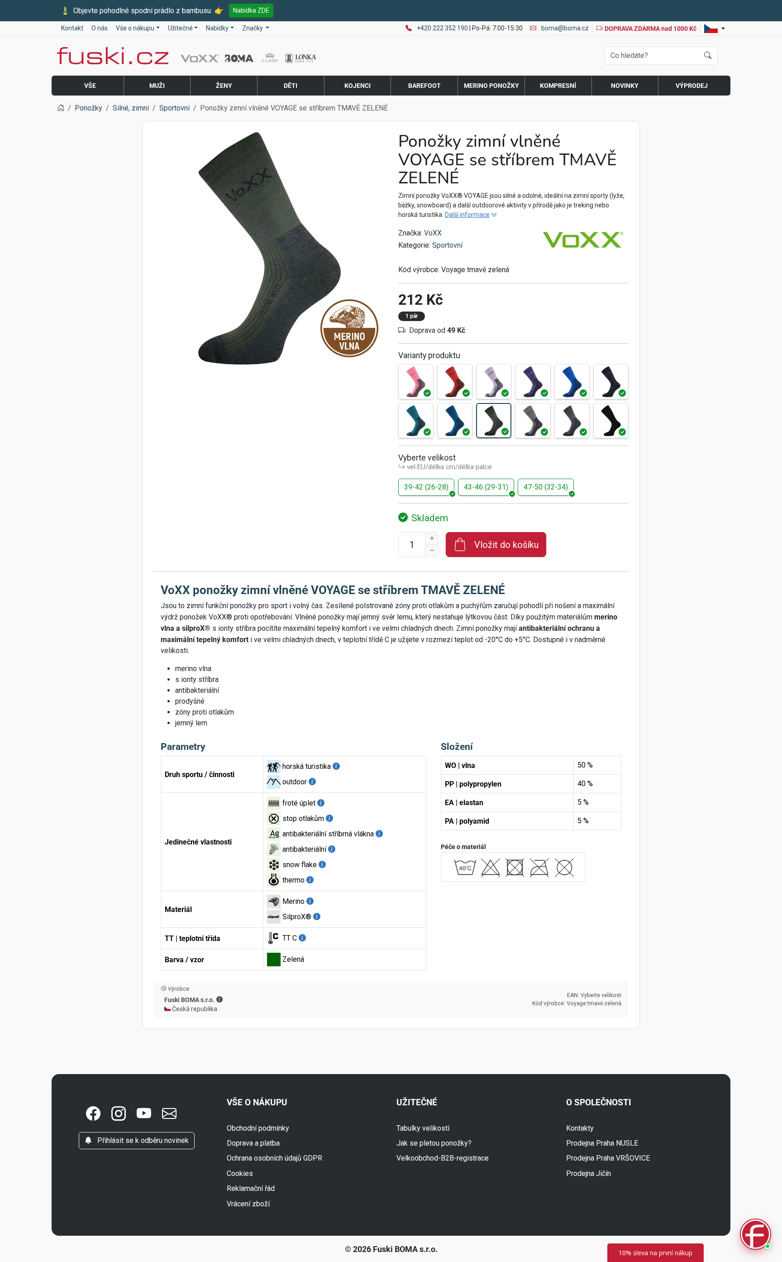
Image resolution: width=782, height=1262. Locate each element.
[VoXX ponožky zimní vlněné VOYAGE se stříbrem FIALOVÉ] (532, 382)
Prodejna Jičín (588, 1173)
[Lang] (714, 28)
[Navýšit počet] (432, 538)
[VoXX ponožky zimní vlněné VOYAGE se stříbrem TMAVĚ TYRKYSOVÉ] (455, 420)
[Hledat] (707, 55)
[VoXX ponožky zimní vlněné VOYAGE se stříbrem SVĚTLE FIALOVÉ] (494, 382)
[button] (219, 999)
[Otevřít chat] (755, 1235)
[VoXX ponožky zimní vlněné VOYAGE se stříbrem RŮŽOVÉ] (416, 382)
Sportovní (447, 245)
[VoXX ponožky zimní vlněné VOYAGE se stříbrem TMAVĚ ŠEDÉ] (572, 420)
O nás (99, 28)
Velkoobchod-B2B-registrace (442, 1158)
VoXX (433, 233)
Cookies (240, 1173)
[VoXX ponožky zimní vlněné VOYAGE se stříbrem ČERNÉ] (611, 420)
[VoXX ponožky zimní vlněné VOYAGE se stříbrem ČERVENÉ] (455, 382)
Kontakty (580, 1128)
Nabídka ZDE (251, 10)
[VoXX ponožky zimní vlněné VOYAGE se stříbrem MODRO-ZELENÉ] (416, 420)
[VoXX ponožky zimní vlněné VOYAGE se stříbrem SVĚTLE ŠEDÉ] (532, 420)
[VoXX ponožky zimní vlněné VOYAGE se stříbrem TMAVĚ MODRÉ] (611, 382)
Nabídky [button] (217, 28)
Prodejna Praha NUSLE (602, 1143)
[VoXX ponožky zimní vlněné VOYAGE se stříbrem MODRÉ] (572, 382)
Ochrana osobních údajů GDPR (274, 1158)
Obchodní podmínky (258, 1128)
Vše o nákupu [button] (135, 28)
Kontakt (72, 28)
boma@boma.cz (564, 28)
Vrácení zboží (248, 1204)
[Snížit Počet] (432, 550)
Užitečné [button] (180, 28)
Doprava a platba (253, 1143)
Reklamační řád (251, 1188)
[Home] (60, 108)
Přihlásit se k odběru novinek (142, 1140)
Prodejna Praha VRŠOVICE (608, 1158)
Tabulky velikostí (422, 1128)
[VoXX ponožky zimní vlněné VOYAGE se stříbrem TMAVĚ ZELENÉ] (493, 420)
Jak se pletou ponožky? (434, 1143)
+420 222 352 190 (443, 28)
